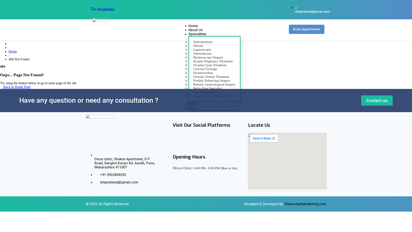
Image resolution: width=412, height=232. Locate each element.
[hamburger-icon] (181, 19)
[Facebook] (177, 139)
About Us (195, 30)
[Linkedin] (189, 139)
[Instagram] (215, 139)
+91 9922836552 (102, 9)
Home (193, 26)
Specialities (197, 34)
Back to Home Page (17, 87)
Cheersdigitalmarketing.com (305, 204)
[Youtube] (202, 139)
